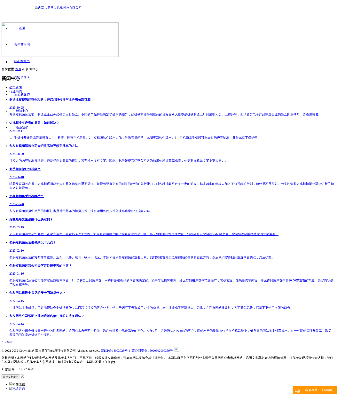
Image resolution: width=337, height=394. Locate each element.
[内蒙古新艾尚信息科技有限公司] (58, 7)
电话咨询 (18, 388)
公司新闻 (15, 87)
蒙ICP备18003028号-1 (115, 350)
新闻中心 (22, 111)
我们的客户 (22, 94)
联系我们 (22, 127)
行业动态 (15, 91)
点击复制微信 (10, 376)
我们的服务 (22, 77)
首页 (18, 69)
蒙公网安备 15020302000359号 (152, 350)
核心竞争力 (22, 61)
